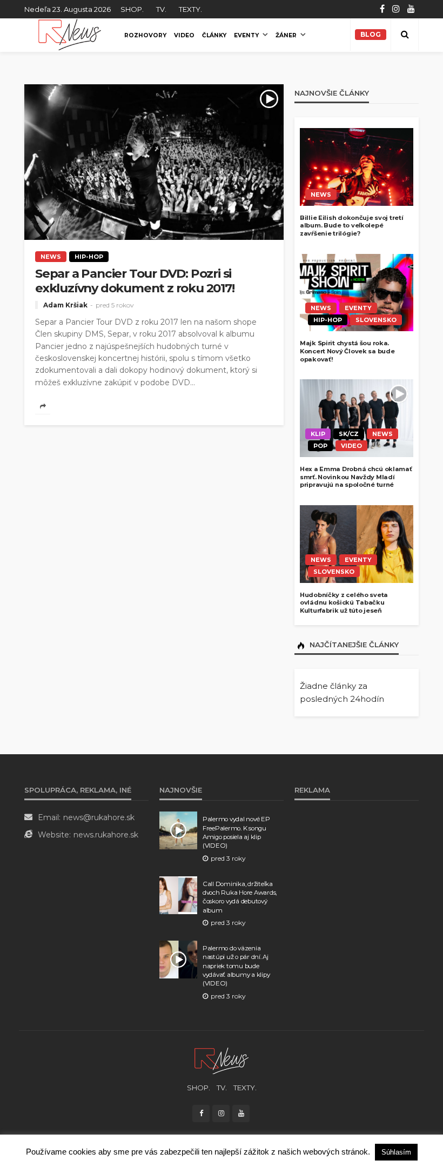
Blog (370, 34)
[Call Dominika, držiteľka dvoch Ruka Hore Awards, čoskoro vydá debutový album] (178, 895)
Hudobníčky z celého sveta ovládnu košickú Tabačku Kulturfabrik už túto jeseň (344, 602)
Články (214, 35)
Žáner (286, 35)
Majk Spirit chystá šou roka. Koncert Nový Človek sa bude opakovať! (347, 351)
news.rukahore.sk (105, 835)
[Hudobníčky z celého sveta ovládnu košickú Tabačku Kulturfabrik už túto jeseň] (356, 544)
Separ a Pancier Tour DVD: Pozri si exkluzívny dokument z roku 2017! (134, 281)
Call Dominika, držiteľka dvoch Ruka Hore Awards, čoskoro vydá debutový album (240, 897)
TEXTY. (190, 9)
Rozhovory (145, 35)
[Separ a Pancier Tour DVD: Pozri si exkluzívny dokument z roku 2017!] (154, 162)
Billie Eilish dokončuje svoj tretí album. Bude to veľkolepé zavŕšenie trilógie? (351, 225)
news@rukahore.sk (99, 817)
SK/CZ (349, 434)
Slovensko (376, 320)
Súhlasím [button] (396, 1152)
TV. (161, 9)
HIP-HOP (89, 256)
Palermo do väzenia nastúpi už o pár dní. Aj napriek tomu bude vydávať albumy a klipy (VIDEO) (236, 966)
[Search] (404, 34)
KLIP (318, 434)
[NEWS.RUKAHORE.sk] (69, 34)
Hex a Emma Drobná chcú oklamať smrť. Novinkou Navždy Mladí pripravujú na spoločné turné (356, 476)
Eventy (246, 35)
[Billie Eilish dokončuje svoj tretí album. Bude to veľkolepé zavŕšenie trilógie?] (356, 167)
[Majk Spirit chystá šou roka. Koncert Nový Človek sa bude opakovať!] (356, 293)
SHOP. (132, 9)
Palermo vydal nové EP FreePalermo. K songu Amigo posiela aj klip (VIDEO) (236, 832)
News (51, 256)
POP (320, 446)
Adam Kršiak (65, 305)
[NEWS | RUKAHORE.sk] (221, 1060)
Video (184, 35)
